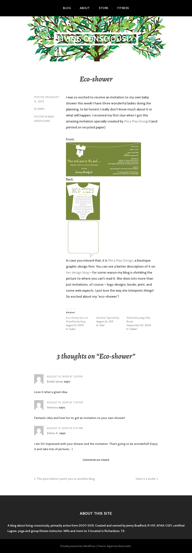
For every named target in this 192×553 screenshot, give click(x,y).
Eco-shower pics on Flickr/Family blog (77, 319)
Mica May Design (136, 121)
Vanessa (52, 407)
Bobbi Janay (55, 381)
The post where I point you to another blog (66, 479)
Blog (67, 8)
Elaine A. (52, 433)
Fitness (123, 8)
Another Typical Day (107, 317)
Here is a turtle (145, 479)
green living (42, 120)
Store (103, 8)
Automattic (124, 546)
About (85, 8)
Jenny (41, 108)
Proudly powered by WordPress (77, 546)
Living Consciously (96, 38)
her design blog (77, 272)
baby (51, 116)
